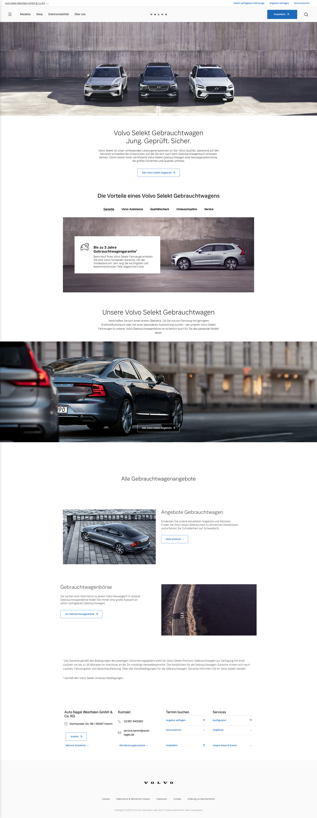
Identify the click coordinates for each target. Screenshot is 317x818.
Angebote (218, 730)
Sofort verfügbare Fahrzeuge (248, 3)
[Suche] (306, 14)
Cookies (106, 799)
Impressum (161, 799)
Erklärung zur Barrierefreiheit (201, 799)
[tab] (109, 209)
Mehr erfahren (173, 539)
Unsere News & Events (225, 745)
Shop (39, 14)
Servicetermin (302, 3)
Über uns (80, 14)
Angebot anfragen (279, 3)
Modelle (25, 14)
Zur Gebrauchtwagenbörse (79, 614)
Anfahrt (74, 736)
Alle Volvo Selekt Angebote (157, 172)
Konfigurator (219, 720)
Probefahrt (280, 14)
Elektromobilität (58, 14)
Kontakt (177, 799)
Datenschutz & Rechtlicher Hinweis (133, 799)
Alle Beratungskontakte (132, 745)
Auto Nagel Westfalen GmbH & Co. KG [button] (25, 3)
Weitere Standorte (76, 745)
